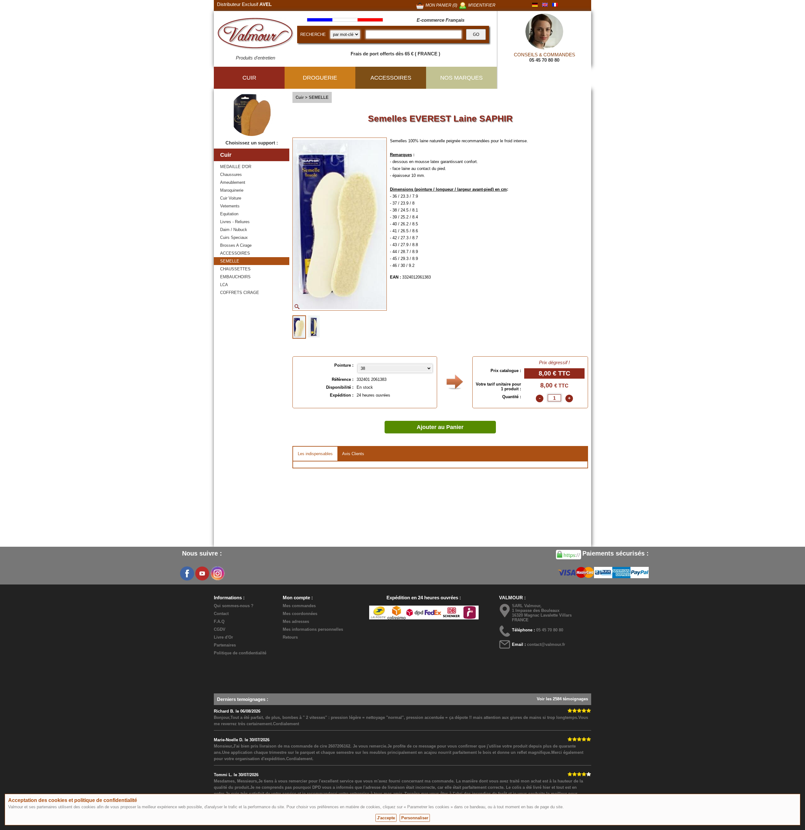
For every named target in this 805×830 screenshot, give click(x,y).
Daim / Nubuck (233, 229)
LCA (224, 284)
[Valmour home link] (255, 34)
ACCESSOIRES (235, 253)
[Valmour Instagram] (217, 573)
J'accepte (386, 818)
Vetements (230, 206)
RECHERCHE (313, 34)
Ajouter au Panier (440, 427)
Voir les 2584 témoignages (562, 699)
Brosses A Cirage (236, 245)
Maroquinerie (231, 190)
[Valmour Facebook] (187, 573)
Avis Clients (353, 453)
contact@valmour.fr (546, 644)
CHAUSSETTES (235, 269)
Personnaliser (414, 818)
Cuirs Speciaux (234, 237)
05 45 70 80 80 (544, 60)
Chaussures (231, 174)
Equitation (229, 214)
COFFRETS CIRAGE (239, 292)
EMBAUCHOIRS (235, 276)
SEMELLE (229, 261)
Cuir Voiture (230, 198)
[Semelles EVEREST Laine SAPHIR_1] (299, 327)
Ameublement (232, 182)
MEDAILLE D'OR (235, 166)
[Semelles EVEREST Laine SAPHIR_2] (314, 326)
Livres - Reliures (235, 221)
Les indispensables (315, 453)
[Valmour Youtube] (202, 573)
